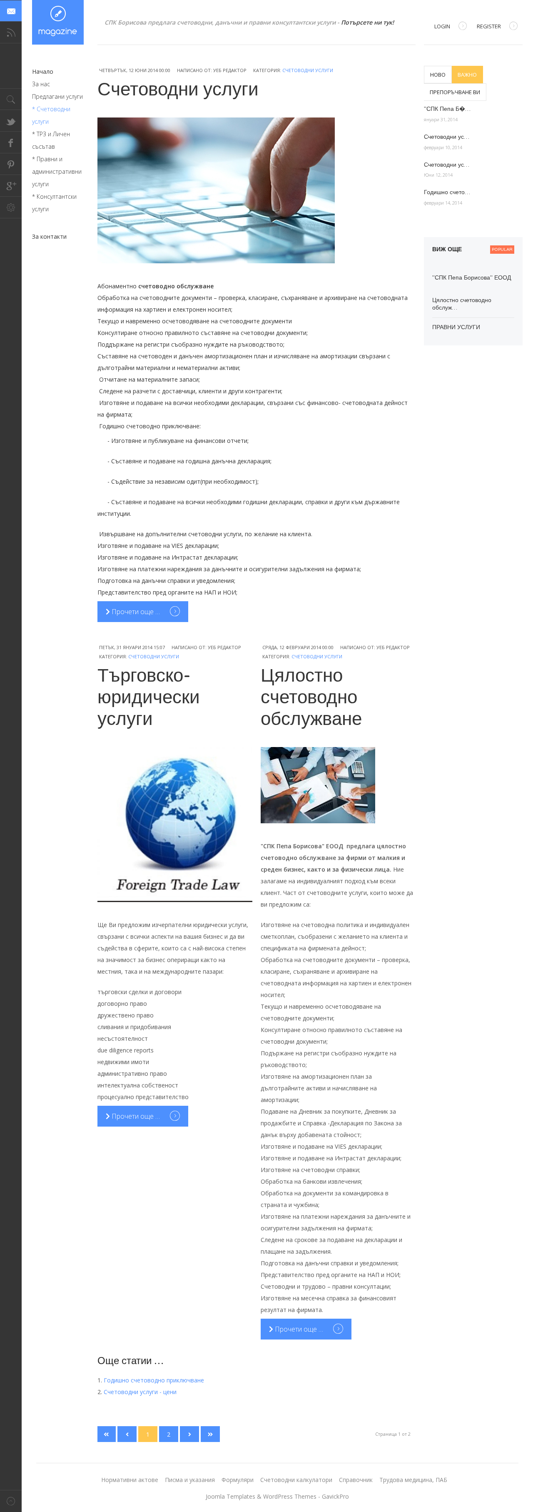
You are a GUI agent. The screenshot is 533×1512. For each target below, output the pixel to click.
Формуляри (238, 1480)
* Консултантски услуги (54, 202)
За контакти (49, 236)
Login (442, 26)
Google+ (11, 186)
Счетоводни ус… (446, 136)
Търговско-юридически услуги (148, 697)
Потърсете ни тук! (367, 22)
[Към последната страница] (210, 1434)
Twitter (11, 121)
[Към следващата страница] (189, 1434)
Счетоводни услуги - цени (140, 1392)
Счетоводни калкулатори (296, 1480)
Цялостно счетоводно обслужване (311, 697)
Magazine (58, 22)
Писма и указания (190, 1480)
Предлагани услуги (57, 96)
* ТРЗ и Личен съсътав (51, 140)
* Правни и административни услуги (57, 171)
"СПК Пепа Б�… (447, 108)
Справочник (356, 1480)
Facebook (11, 142)
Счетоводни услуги (307, 70)
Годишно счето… (447, 192)
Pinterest (11, 164)
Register (489, 26)
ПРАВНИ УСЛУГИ (456, 327)
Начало (42, 71)
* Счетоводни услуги (51, 115)
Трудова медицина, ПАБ (413, 1480)
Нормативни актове (129, 1480)
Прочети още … (136, 611)
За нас (41, 84)
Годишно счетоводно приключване (154, 1380)
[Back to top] (11, 1501)
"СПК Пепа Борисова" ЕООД (471, 277)
